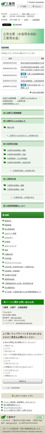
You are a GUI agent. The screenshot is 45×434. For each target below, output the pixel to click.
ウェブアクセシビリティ (13, 408)
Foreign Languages (36, 2)
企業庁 (26, 20)
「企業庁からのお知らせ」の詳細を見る (23, 135)
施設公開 (10, 127)
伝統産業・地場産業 (12, 271)
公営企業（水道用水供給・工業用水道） (20, 267)
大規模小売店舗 (10, 275)
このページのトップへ (23, 396)
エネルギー (9, 238)
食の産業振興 (10, 229)
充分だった (9, 346)
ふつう (7, 348)
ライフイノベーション (13, 263)
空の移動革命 (10, 288)
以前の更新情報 (38, 92)
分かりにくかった (12, 363)
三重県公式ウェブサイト (8, 4)
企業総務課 (36, 20)
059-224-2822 (16, 318)
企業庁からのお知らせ (28, 98)
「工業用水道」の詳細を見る (23, 197)
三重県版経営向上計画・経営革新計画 (19, 283)
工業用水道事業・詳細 (15, 189)
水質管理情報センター (11, 104)
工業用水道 (21, 101)
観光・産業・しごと (28, 14)
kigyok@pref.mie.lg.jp (24, 323)
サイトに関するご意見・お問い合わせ (18, 410)
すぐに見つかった (12, 370)
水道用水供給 (8, 101)
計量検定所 (9, 254)
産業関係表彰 (10, 279)
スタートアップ (10, 246)
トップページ (14, 14)
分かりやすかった (12, 358)
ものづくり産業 (10, 233)
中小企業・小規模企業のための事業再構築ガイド (23, 292)
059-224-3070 (11, 423)
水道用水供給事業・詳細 (16, 154)
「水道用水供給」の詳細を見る (23, 171)
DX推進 (7, 242)
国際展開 (8, 225)
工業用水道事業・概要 (15, 185)
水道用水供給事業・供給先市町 (19, 162)
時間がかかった (11, 376)
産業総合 (8, 221)
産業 (4, 16)
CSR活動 (8, 258)
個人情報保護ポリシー (12, 405)
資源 (6, 250)
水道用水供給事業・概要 (16, 150)
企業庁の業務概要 (9, 98)
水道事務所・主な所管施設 (17, 158)
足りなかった (10, 351)
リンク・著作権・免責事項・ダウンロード (20, 402)
